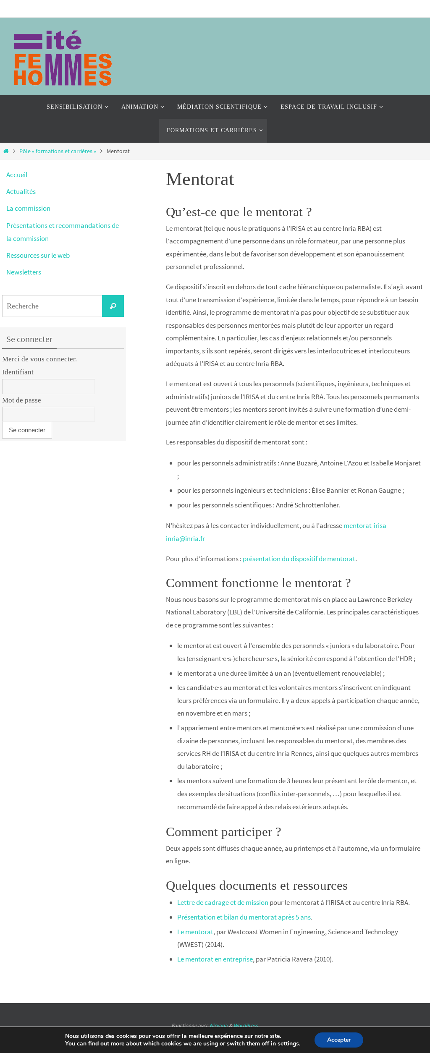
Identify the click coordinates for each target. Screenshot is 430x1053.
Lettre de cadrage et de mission (222, 902)
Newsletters (23, 272)
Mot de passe (21, 400)
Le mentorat (195, 931)
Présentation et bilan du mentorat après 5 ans (244, 917)
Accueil (16, 174)
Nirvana (219, 1025)
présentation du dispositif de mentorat (299, 558)
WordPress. (246, 1025)
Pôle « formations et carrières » (57, 151)
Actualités (21, 191)
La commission (28, 208)
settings (288, 1044)
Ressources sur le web (38, 255)
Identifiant (18, 372)
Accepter (339, 1040)
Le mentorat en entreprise (215, 959)
